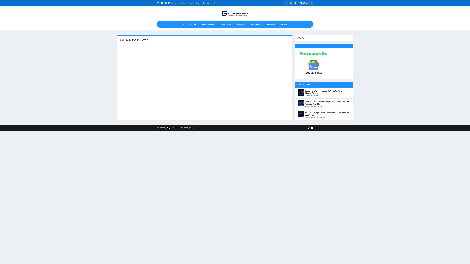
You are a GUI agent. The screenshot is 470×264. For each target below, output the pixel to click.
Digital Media (255, 24)
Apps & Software (209, 24)
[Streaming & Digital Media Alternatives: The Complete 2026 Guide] (301, 114)
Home (184, 24)
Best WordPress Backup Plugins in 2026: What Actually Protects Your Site (327, 103)
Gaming (317, 95)
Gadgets (240, 24)
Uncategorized (320, 117)
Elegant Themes (172, 128)
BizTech (193, 24)
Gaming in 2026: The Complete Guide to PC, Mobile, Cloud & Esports (326, 92)
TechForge (226, 24)
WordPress (193, 128)
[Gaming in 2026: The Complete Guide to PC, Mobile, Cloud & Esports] (301, 92)
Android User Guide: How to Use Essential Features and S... (193, 3)
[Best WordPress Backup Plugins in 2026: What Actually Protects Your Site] (301, 103)
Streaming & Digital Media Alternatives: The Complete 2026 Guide (327, 114)
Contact (284, 24)
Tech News (270, 24)
